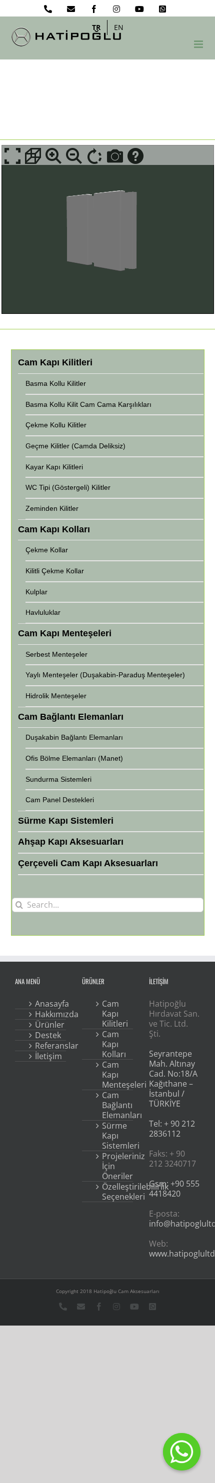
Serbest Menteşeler (57, 654)
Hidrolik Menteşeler (56, 696)
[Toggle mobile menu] (199, 44)
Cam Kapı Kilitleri (114, 1014)
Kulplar (37, 592)
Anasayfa (47, 1004)
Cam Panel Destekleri (60, 800)
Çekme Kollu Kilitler (56, 425)
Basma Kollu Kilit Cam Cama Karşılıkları (89, 404)
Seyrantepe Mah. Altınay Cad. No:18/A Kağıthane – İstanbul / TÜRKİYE (173, 1078)
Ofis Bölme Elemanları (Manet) (74, 758)
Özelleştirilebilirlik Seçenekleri (114, 1192)
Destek (47, 1035)
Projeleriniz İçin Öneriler (114, 1166)
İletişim (47, 1056)
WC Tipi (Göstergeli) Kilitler (68, 487)
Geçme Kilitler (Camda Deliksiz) (76, 446)
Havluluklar (43, 612)
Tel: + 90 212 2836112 (172, 1128)
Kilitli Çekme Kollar (55, 571)
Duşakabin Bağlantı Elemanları (74, 737)
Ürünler (47, 1025)
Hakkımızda (47, 1014)
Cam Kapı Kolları (114, 1044)
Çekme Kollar (47, 550)
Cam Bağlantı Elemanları (114, 1105)
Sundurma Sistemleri (59, 779)
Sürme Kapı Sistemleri (114, 1136)
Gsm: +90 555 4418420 (174, 1188)
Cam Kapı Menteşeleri (114, 1075)
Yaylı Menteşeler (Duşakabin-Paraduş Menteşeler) (105, 675)
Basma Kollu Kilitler (56, 383)
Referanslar (47, 1046)
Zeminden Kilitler (52, 508)
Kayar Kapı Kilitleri (54, 467)
